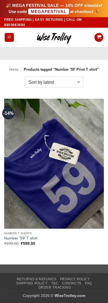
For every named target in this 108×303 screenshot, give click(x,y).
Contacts (71, 283)
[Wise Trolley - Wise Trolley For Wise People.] (54, 37)
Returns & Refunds (36, 279)
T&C (54, 283)
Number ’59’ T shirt (20, 238)
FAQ (88, 283)
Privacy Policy (75, 279)
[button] (9, 37)
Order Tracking (54, 287)
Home (14, 69)
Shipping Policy (31, 283)
